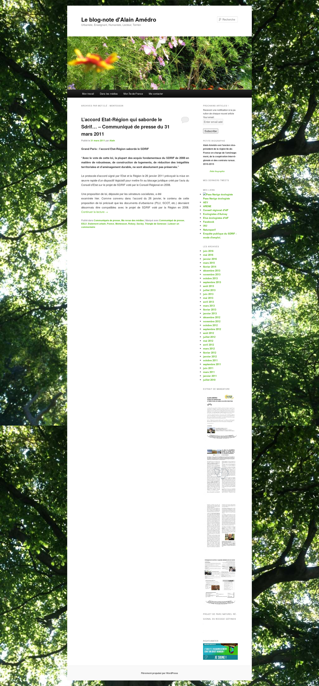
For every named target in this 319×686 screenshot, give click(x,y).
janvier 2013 (210, 313)
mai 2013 (208, 298)
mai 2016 (208, 255)
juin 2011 (208, 368)
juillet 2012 (209, 337)
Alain (112, 140)
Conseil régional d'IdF (215, 210)
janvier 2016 (210, 259)
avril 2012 (208, 344)
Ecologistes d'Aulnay (215, 214)
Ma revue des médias (132, 220)
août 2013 (208, 286)
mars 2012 (209, 348)
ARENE (207, 206)
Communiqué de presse (171, 220)
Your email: (208, 117)
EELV (84, 223)
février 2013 (209, 309)
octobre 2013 (210, 278)
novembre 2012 (211, 321)
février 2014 (209, 266)
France (110, 223)
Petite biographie (217, 171)
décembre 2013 (211, 270)
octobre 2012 (210, 325)
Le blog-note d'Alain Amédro (118, 19)
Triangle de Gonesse (155, 223)
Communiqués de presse (107, 220)
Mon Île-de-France (133, 93)
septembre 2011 (212, 364)
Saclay (140, 223)
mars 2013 (209, 305)
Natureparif (209, 229)
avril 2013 (208, 301)
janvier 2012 (210, 356)
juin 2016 (208, 251)
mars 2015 (209, 262)
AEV (205, 202)
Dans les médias (109, 93)
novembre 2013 (211, 274)
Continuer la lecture (94, 212)
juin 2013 (208, 294)
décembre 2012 (211, 317)
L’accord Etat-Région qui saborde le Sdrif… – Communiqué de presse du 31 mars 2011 (125, 126)
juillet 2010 (209, 379)
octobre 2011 (210, 360)
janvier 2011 (210, 376)
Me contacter (156, 93)
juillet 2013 (209, 290)
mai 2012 (208, 340)
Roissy (132, 223)
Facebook (208, 221)
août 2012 (208, 333)
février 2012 (209, 352)
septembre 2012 (212, 329)
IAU (205, 225)
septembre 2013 (212, 282)
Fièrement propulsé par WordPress (159, 673)
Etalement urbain (97, 223)
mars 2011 (209, 372)
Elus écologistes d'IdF (216, 218)
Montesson (121, 223)
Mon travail (88, 93)
